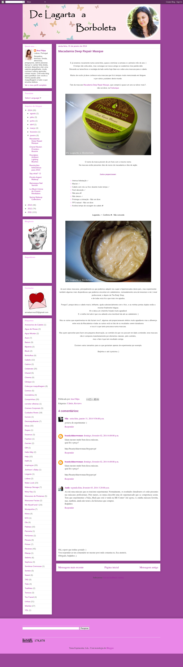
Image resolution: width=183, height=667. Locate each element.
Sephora (28, 562)
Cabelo (70, 403)
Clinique (28, 382)
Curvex (28, 417)
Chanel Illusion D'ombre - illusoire (35, 149)
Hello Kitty (29, 452)
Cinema (28, 377)
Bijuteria (28, 347)
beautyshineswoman (74, 435)
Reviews (78, 403)
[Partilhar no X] (92, 399)
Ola (26, 522)
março (33, 128)
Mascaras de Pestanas (34, 496)
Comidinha (29, 395)
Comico (28, 391)
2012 (30, 209)
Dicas (27, 426)
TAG (27, 579)
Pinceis (28, 540)
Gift (26, 448)
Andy (67, 487)
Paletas (28, 527)
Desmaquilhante (32, 421)
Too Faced (29, 597)
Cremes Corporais (32, 408)
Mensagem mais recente (71, 567)
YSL (26, 610)
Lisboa (27, 478)
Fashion (28, 439)
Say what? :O (35, 173)
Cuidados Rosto (31, 413)
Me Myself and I (31, 505)
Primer (27, 544)
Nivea (27, 514)
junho (32, 121)
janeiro (33, 135)
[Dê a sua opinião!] (90, 399)
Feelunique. (114, 88)
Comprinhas (30, 399)
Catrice (28, 364)
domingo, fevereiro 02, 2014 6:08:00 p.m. (101, 435)
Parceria (28, 531)
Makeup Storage (32, 487)
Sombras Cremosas (33, 566)
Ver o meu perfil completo (35, 85)
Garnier (28, 443)
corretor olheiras (32, 404)
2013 (30, 205)
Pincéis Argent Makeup (35, 178)
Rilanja (28, 553)
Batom (27, 342)
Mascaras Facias (32, 500)
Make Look (29, 483)
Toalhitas (28, 588)
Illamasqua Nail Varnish (35, 184)
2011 (30, 212)
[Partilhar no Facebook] (95, 399)
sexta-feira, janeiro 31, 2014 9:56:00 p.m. (87, 418)
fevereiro (34, 132)
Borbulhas (29, 355)
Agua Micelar (30, 333)
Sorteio (28, 571)
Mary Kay (29, 492)
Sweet (27, 575)
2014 (30, 110)
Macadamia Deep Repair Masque (96, 85)
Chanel (28, 373)
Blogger (110, 648)
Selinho (28, 557)
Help (27, 456)
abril (32, 124)
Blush (27, 351)
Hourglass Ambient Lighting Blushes (33, 158)
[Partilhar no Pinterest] (97, 399)
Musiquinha (30, 509)
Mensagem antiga (149, 567)
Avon (27, 338)
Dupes (27, 430)
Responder (69, 426)
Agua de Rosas (31, 329)
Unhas (27, 601)
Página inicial (111, 567)
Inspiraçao (29, 465)
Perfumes (29, 536)
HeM (27, 461)
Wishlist (28, 606)
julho (32, 117)
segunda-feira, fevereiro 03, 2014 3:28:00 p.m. (90, 487)
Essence (28, 435)
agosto (33, 113)
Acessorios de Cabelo (34, 325)
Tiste (27, 584)
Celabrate (29, 369)
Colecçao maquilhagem (35, 386)
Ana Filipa (41, 50)
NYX (27, 518)
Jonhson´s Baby (31, 470)
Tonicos (28, 593)
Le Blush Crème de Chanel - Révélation (36, 191)
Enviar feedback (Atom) (113, 577)
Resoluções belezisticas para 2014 (35, 167)
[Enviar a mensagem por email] (87, 399)
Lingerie (28, 474)
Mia (67, 418)
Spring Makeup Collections (35, 198)
